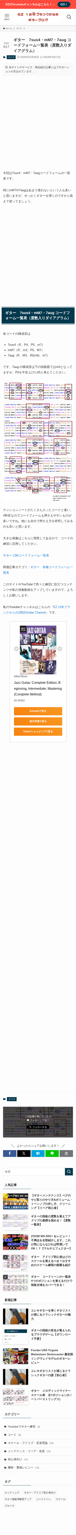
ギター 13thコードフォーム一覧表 (26, 555)
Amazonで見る (38, 711)
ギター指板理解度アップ (18, 1499)
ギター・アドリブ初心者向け (40, 1492)
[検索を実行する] (69, 1172)
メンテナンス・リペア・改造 (29, 1451)
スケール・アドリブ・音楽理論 (31, 1443)
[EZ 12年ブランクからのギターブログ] (38, 17)
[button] (9, 1153)
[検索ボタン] (69, 17)
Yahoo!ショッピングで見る (38, 731)
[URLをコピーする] (66, 1153)
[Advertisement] (38, 119)
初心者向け (18, 1459)
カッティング (12, 1492)
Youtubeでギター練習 (24, 1426)
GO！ (64, 4)
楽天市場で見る (38, 721)
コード (11, 57)
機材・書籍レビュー (23, 1467)
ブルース (9, 1505)
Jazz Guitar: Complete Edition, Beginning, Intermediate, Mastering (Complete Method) (38, 688)
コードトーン (43, 1499)
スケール (60, 1499)
